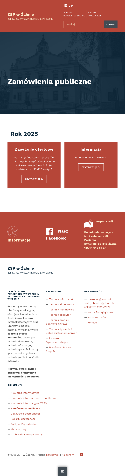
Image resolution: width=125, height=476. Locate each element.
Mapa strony (18, 429)
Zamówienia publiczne (25, 408)
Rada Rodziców (97, 317)
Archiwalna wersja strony (26, 434)
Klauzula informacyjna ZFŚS (29, 403)
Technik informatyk (61, 299)
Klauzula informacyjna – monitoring (33, 398)
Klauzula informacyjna (25, 392)
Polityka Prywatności (23, 424)
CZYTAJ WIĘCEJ (34, 179)
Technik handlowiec (61, 309)
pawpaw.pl (52, 454)
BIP (71, 5)
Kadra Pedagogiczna (100, 312)
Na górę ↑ (68, 454)
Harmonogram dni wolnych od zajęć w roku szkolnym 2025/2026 (100, 303)
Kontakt (92, 322)
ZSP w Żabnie (20, 14)
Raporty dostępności (23, 418)
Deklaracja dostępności (25, 413)
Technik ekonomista (61, 304)
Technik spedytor (60, 314)
